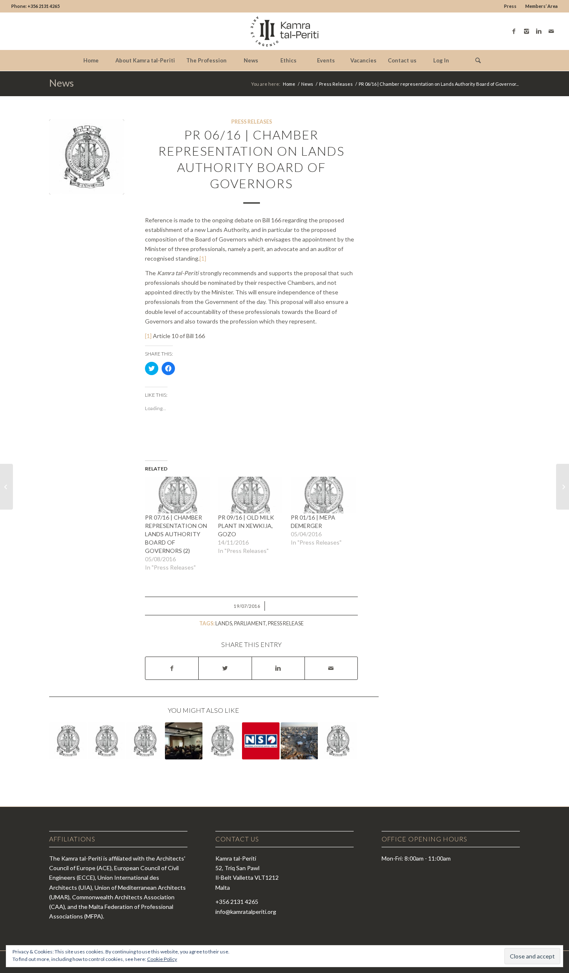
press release (286, 623)
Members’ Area (541, 6)
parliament (250, 623)
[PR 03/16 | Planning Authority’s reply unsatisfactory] (106, 741)
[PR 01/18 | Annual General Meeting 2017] (183, 741)
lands (223, 623)
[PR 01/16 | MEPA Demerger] (323, 495)
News (61, 83)
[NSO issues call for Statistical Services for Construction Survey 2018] (261, 741)
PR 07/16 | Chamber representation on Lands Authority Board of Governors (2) (176, 534)
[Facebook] (514, 31)
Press (510, 6)
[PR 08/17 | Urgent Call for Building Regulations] (68, 741)
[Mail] (551, 31)
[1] (203, 258)
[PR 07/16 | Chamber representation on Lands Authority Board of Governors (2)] (177, 495)
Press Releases (336, 84)
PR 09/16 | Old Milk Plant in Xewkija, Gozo (246, 526)
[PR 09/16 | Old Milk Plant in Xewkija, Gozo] (250, 495)
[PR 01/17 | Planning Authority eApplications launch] (222, 741)
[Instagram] (526, 31)
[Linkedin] (539, 31)
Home (289, 84)
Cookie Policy (162, 959)
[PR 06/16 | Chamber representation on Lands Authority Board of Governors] (86, 156)
